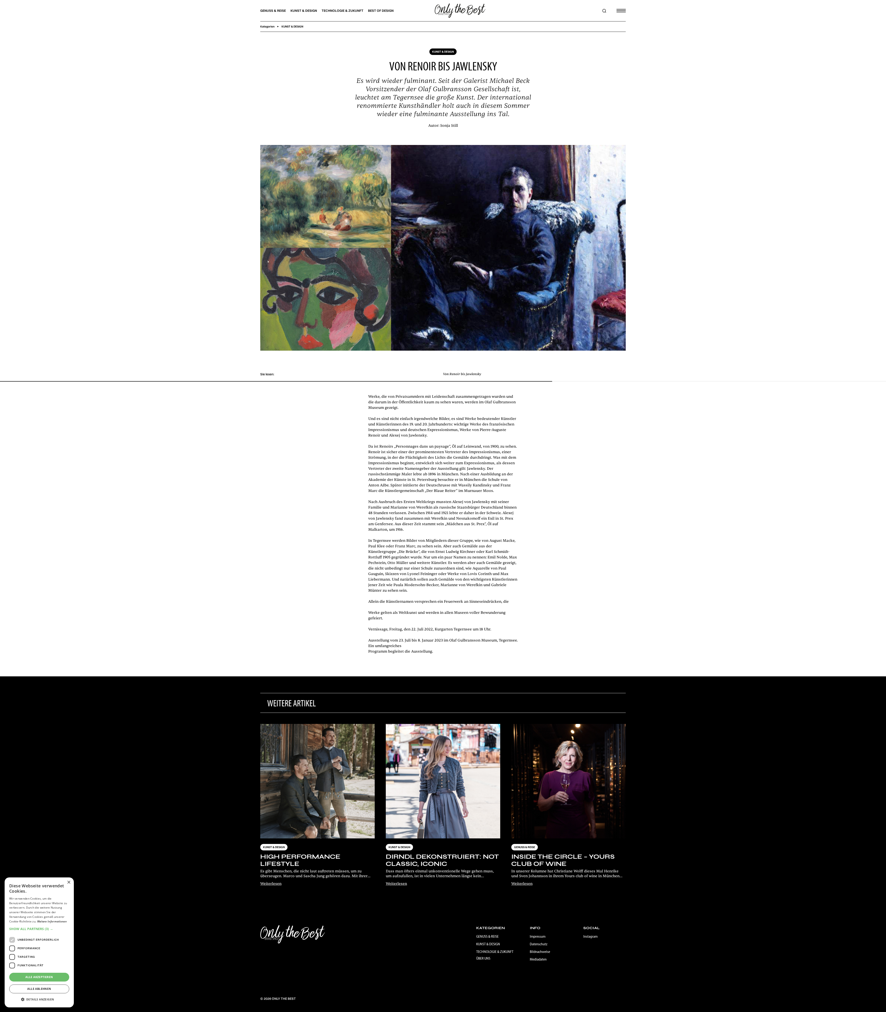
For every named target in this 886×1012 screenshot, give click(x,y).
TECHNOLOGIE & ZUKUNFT (342, 11)
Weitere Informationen (52, 921)
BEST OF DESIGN (381, 10)
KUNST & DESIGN (303, 11)
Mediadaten (538, 959)
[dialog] (39, 942)
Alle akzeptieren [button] (39, 977)
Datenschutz (538, 944)
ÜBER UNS (483, 958)
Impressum (537, 936)
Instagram (590, 936)
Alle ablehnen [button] (39, 989)
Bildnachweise (540, 951)
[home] (460, 10)
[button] (620, 10)
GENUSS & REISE (273, 11)
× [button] (68, 882)
